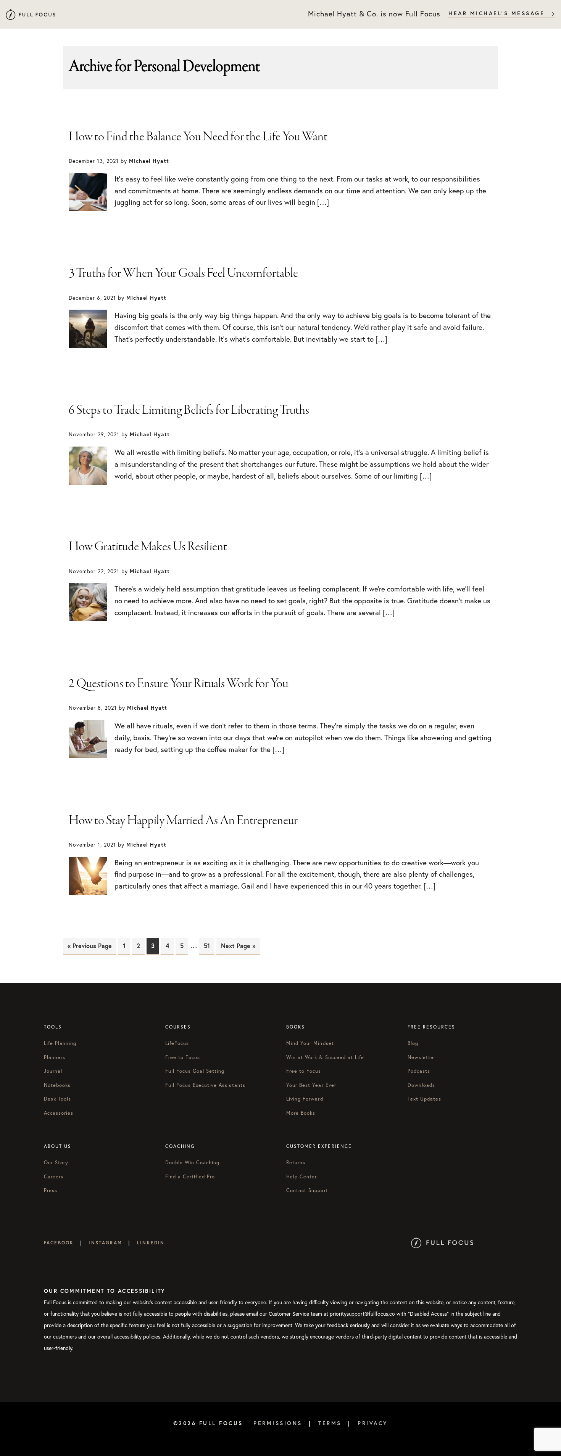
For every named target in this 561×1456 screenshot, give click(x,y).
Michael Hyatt (30, 14)
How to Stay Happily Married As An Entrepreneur (183, 820)
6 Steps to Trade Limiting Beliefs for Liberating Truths (189, 410)
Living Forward (304, 1099)
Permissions (277, 1423)
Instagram (105, 1242)
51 (209, 946)
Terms (330, 1423)
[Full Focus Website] (442, 1242)
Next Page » (238, 946)
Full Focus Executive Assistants (205, 1085)
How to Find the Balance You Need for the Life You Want (198, 137)
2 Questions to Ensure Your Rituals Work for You (178, 683)
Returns (295, 1162)
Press (50, 1190)
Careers (53, 1176)
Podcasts (419, 1071)
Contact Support (307, 1190)
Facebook (59, 1242)
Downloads (421, 1085)
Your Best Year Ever (311, 1085)
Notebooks (57, 1085)
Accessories (58, 1113)
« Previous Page (90, 946)
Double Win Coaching (192, 1162)
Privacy (373, 1423)
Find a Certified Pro (190, 1176)
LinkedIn (150, 1242)
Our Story (56, 1162)
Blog (413, 1043)
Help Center (301, 1176)
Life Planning (60, 1043)
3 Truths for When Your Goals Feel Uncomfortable (183, 273)
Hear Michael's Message (498, 13)
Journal (53, 1071)
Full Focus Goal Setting (195, 1071)
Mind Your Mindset (310, 1043)
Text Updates (424, 1099)
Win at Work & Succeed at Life (325, 1057)
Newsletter (421, 1057)
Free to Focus (182, 1057)
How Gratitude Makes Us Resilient (148, 546)
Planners (54, 1057)
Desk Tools (57, 1099)
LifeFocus (177, 1043)
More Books (300, 1113)
